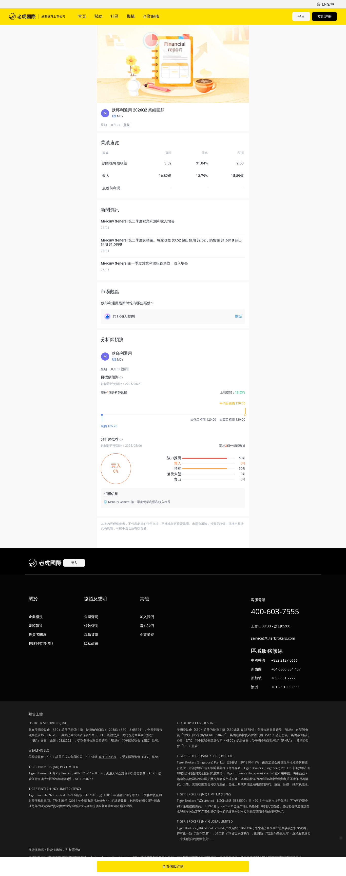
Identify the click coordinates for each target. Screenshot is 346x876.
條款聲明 (91, 625)
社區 (114, 16)
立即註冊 (324, 16)
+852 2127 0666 (284, 660)
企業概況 (36, 616)
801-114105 (107, 757)
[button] (173, 113)
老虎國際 (37, 16)
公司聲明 (91, 616)
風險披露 (91, 634)
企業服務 (151, 16)
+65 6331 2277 (283, 678)
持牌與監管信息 (41, 643)
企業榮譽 (147, 634)
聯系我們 (147, 625)
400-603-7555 (275, 611)
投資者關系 (37, 634)
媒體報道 (36, 625)
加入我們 (147, 616)
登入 (301, 16)
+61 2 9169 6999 (285, 686)
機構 (131, 16)
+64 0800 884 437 (286, 669)
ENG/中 (328, 4)
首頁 (82, 16)
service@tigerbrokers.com (273, 638)
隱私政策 (91, 643)
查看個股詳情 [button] (173, 866)
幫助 (98, 16)
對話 (238, 316)
